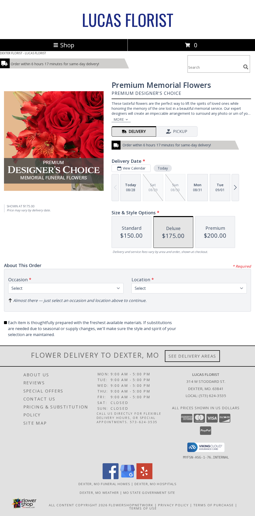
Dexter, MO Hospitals (155, 484)
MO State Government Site (149, 492)
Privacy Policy (173, 505)
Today (163, 168)
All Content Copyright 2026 (78, 505)
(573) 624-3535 (212, 395)
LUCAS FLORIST (127, 19)
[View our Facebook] (111, 477)
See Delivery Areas (192, 356)
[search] (246, 67)
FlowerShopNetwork (131, 505)
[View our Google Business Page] (127, 477)
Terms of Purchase (213, 505)
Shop (67, 45)
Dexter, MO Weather (99, 492)
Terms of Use (143, 508)
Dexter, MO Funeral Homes (104, 484)
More (119, 119)
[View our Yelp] (144, 477)
